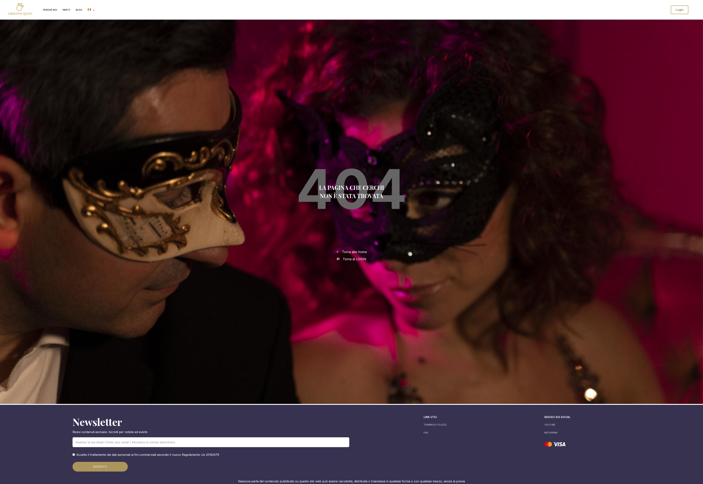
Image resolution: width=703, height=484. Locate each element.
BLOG (79, 9)
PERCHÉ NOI (50, 9)
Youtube (549, 424)
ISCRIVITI (100, 466)
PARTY (66, 9)
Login (679, 10)
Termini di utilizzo (435, 424)
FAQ (426, 432)
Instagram (550, 432)
